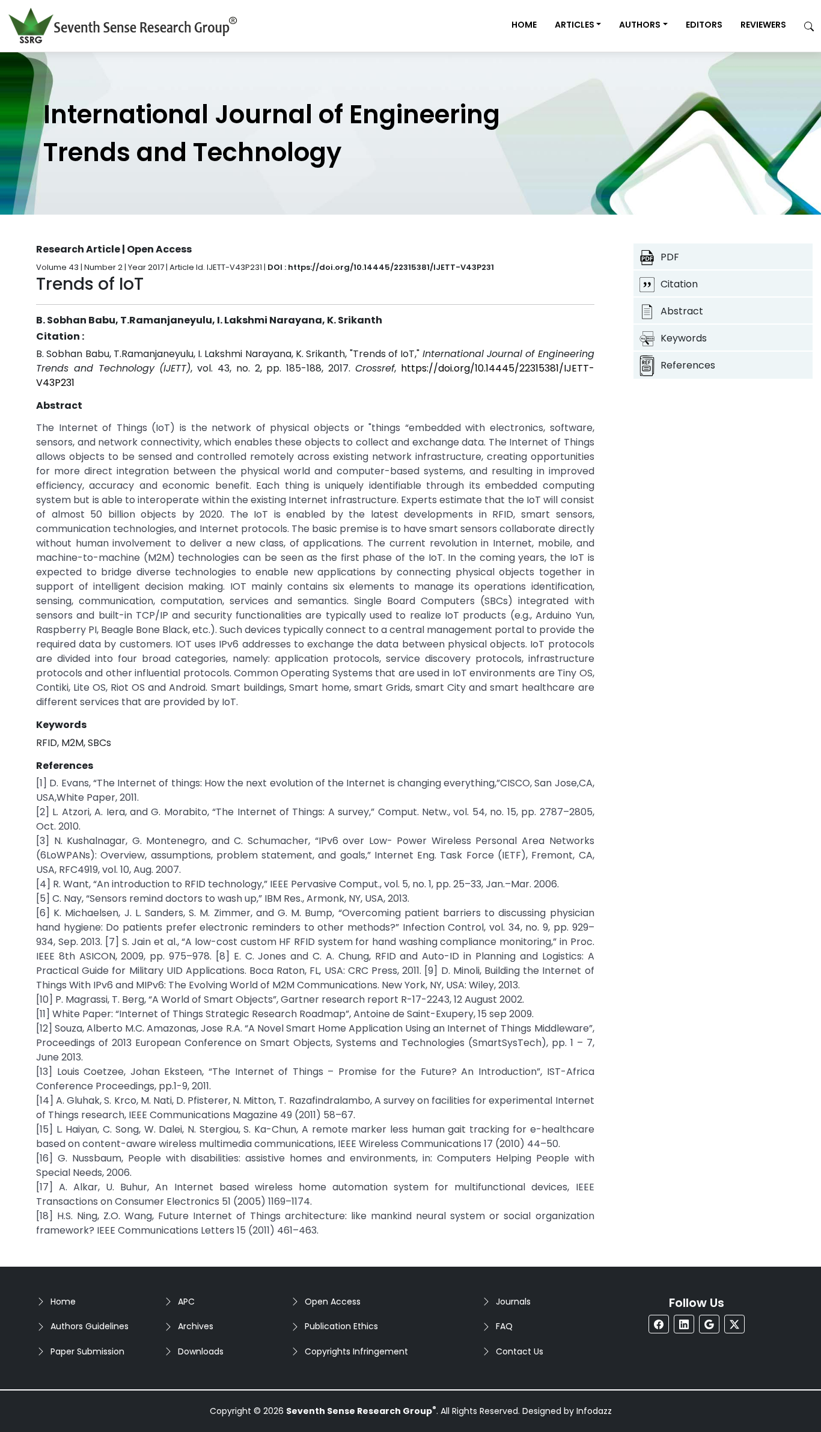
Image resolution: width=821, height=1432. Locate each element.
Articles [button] (574, 25)
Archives (195, 1326)
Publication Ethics (341, 1326)
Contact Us (519, 1351)
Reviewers (763, 25)
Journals (513, 1302)
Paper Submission (87, 1351)
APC (186, 1302)
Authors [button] (640, 25)
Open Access (333, 1302)
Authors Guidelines (89, 1326)
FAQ (504, 1326)
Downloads (201, 1351)
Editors (704, 25)
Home (524, 25)
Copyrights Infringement (356, 1351)
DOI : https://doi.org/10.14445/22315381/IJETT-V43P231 (380, 267)
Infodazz (594, 1411)
